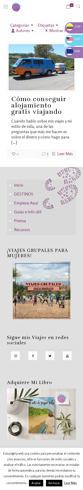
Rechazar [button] (54, 483)
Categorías (19, 25)
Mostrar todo (61, 30)
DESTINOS (23, 193)
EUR (73, 51)
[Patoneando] (17, 6)
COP (73, 26)
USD (73, 38)
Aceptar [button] (36, 483)
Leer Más (65, 153)
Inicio (18, 185)
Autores (23, 30)
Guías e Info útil (27, 211)
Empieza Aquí (26, 202)
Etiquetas (46, 25)
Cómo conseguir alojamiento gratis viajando (38, 105)
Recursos (22, 229)
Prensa (20, 220)
